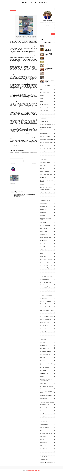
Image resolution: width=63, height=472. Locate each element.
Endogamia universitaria (48, 209)
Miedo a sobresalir (48, 342)
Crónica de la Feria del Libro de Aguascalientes (48, 124)
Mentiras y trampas (48, 340)
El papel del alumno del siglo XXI (48, 200)
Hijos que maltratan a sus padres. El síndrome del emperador (47, 253)
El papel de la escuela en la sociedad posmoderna (48, 198)
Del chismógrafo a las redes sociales (48, 136)
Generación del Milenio (48, 243)
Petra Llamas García (20, 158)
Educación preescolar (48, 154)
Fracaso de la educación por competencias (48, 237)
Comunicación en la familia (48, 121)
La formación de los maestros (48, 279)
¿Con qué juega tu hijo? (48, 456)
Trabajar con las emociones (48, 424)
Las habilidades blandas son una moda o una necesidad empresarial (47, 303)
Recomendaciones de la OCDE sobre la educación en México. (47, 392)
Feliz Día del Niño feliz (48, 234)
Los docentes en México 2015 (48, 325)
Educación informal (48, 153)
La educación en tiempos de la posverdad (48, 271)
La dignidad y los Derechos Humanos (48, 268)
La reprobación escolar (48, 292)
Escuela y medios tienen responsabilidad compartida (47, 219)
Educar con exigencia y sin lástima (48, 162)
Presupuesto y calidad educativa (48, 373)
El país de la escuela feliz (48, 201)
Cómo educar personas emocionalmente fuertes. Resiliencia (47, 131)
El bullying (48, 184)
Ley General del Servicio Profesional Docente (48, 312)
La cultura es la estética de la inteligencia (49, 69)
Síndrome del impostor (48, 416)
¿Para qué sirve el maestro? (48, 459)
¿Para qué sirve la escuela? (48, 460)
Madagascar (48, 334)
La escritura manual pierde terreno (48, 274)
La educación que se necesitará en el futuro (48, 273)
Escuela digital (48, 215)
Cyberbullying (48, 129)
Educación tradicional (48, 159)
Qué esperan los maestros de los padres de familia (48, 390)
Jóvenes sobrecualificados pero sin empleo (48, 259)
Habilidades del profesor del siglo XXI (48, 248)
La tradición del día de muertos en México (48, 295)
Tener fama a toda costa (48, 421)
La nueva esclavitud (48, 284)
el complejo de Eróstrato (48, 442)
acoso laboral (48, 439)
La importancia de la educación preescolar (49, 81)
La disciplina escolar (47, 64)
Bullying (48, 113)
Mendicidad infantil (13, 158)
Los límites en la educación (48, 328)
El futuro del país (48, 191)
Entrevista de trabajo (48, 212)
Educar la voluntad (48, 165)
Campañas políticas (48, 116)
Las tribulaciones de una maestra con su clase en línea (47, 308)
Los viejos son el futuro (48, 333)
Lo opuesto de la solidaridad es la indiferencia (48, 316)
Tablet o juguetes (48, 418)
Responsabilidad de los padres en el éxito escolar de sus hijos (49, 45)
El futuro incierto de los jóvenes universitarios (48, 192)
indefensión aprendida (48, 445)
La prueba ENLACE (48, 289)
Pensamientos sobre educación (48, 367)
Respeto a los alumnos (48, 398)
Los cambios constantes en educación (48, 319)
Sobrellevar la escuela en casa (48, 412)
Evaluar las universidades (48, 228)
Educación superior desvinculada (48, 157)
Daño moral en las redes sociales (48, 133)
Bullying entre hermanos (48, 115)
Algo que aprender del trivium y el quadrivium (49, 61)
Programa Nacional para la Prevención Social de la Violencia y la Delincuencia (47, 380)
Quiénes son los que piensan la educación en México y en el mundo (47, 386)
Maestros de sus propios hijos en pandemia (48, 336)
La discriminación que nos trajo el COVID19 (48, 270)
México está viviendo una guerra (48, 348)
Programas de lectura (48, 381)
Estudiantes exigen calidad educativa (48, 225)
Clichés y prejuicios (48, 118)
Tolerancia (48, 422)
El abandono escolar (48, 177)
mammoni (48, 450)
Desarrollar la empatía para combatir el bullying (48, 139)
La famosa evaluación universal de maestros (48, 276)
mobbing (48, 451)
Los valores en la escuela (48, 331)
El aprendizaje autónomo (48, 182)
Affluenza (48, 101)
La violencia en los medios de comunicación (48, 296)
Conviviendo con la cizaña (48, 122)
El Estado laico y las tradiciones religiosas (48, 174)
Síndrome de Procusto (48, 415)
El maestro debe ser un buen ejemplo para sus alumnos (49, 54)
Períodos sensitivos (48, 370)
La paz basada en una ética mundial (48, 287)
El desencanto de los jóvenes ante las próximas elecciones (47, 187)
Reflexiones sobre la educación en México (48, 395)
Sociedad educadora (48, 413)
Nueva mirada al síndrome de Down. (48, 354)
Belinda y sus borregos (48, 112)
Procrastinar (48, 376)
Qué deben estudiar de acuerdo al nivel (48, 388)
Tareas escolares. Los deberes (48, 419)
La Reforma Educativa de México (48, 262)
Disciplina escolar (48, 145)
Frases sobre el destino (48, 240)
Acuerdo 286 (48, 95)
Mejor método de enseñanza (48, 337)
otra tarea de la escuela (48, 453)
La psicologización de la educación (48, 290)
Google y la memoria (48, 246)
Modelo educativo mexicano (48, 345)
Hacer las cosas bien (48, 251)
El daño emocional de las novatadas (48, 57)
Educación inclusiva (48, 151)
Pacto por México (48, 357)
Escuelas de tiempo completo (48, 220)
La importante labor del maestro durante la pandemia (47, 282)
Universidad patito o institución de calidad (48, 433)
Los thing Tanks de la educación (48, 330)
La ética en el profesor (48, 298)
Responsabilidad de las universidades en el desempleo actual (47, 400)
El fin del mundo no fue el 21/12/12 (48, 189)
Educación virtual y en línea (48, 160)
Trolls (48, 430)
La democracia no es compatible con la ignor (48, 267)
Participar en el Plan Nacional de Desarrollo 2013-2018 (47, 364)
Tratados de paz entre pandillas (48, 427)
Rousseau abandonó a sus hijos (48, 404)
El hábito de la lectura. (48, 194)
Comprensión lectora (48, 119)
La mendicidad (12, 182)
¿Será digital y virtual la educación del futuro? (48, 462)
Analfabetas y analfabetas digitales (48, 104)
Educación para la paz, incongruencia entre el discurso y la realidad (49, 73)
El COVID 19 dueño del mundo (48, 171)
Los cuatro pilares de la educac (48, 322)
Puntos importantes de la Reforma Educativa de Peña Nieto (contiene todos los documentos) (49, 49)
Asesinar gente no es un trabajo (48, 107)
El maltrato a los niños (48, 197)
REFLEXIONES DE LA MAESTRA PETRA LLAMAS (31, 3)
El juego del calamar (48, 195)
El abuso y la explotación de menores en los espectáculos (47, 181)
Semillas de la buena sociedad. (48, 407)
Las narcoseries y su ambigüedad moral (48, 306)
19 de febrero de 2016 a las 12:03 (20, 191)
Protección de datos (48, 383)
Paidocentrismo (48, 360)
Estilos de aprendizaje (48, 222)
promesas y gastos (48, 454)
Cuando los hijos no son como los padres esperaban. (47, 127)
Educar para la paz (48, 168)
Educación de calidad (48, 150)
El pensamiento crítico (48, 203)
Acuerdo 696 (48, 98)
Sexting (48, 410)
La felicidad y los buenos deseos (48, 277)
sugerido (48, 89)
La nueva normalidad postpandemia (48, 286)
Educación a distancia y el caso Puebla (48, 148)
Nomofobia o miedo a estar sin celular (48, 351)
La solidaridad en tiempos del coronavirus (48, 293)
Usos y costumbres (48, 436)
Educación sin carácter (48, 156)
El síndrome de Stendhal (48, 206)
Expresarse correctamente (48, 231)
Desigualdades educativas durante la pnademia (48, 142)
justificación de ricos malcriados (48, 448)
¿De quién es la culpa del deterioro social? (48, 457)
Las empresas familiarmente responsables (48, 301)
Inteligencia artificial (48, 256)
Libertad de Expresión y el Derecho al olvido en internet (47, 314)
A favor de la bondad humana (48, 92)
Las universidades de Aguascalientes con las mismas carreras (47, 311)
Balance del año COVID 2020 (48, 110)
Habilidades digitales (48, 249)
